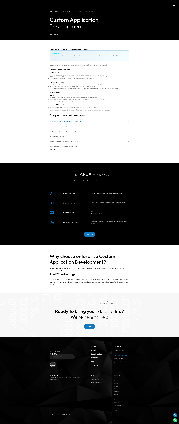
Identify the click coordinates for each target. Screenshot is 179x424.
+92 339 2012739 (96, 381)
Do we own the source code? (57, 136)
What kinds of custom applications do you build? (63, 131)
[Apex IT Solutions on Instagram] (52, 375)
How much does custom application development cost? (65, 141)
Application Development (120, 355)
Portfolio (94, 358)
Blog (93, 361)
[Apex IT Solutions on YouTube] (57, 375)
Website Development (119, 350)
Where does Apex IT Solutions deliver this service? (63, 146)
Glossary (116, 408)
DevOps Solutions (118, 358)
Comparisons (117, 405)
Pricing (116, 383)
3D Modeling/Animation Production (120, 361)
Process (116, 386)
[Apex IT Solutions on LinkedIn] (50, 375)
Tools (115, 410)
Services (57, 11)
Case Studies (96, 354)
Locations (116, 402)
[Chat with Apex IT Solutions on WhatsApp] (175, 420)
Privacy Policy (117, 375)
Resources (116, 391)
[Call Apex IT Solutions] (175, 415)
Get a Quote (117, 394)
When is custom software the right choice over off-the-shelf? (66, 121)
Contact (94, 365)
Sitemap (116, 397)
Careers (116, 380)
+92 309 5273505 (97, 379)
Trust (115, 389)
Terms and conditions (119, 378)
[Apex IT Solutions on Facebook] (55, 375)
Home (51, 11)
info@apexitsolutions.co (96, 382)
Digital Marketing (68, 11)
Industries (116, 399)
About (93, 350)
